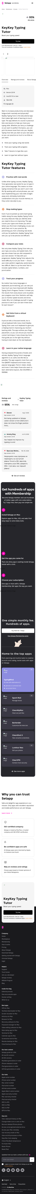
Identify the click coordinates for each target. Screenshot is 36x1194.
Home (3, 9)
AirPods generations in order (11, 1069)
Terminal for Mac (7, 1033)
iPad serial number (8, 1085)
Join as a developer (8, 975)
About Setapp (6, 950)
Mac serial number (8, 1083)
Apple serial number (8, 1077)
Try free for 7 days (18, 630)
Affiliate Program (7, 980)
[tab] (5, 80)
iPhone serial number (9, 1080)
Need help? (4, 1184)
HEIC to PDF (5, 1107)
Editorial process (7, 991)
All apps (15, 9)
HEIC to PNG (6, 1105)
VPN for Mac (6, 1008)
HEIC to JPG (5, 1102)
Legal (3, 961)
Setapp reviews (7, 977)
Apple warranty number (9, 1094)
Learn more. (27, 47)
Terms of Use (13, 1184)
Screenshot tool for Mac (9, 1038)
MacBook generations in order (11, 1060)
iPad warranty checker (9, 1099)
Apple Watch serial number (10, 1091)
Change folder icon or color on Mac (13, 1121)
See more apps (19, 771)
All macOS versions (8, 1055)
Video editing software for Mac (12, 1027)
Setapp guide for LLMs (9, 1052)
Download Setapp (7, 953)
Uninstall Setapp (7, 958)
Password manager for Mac (10, 1025)
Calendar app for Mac (9, 1036)
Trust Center (6, 972)
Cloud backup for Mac (9, 1044)
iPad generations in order (10, 1066)
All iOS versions (7, 1058)
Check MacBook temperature (11, 1141)
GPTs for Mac (6, 1110)
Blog (3, 983)
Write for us (5, 1000)
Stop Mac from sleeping (9, 1138)
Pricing (4, 947)
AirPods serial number (9, 1088)
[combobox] (7, 1180)
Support (4, 969)
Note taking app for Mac (9, 1030)
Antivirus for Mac (7, 1016)
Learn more (6, 813)
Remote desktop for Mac (10, 1041)
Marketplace (9, 9)
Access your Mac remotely (10, 1130)
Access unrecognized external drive (13, 1127)
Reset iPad (5, 1149)
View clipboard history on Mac (11, 1119)
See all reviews (19, 476)
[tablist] (18, 80)
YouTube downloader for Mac (11, 1011)
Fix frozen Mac (6, 1143)
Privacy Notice (9, 1166)
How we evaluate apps (9, 994)
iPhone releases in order (9, 1063)
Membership (6, 942)
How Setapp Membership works (18, 636)
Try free (18, 41)
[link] (3, 1170)
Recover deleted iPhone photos (12, 1124)
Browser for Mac (7, 1019)
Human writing (6, 997)
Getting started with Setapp (11, 955)
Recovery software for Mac (10, 1022)
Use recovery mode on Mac (10, 1132)
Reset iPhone (6, 1146)
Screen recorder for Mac (9, 1013)
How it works (6, 944)
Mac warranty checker (9, 1096)
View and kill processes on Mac (12, 1135)
